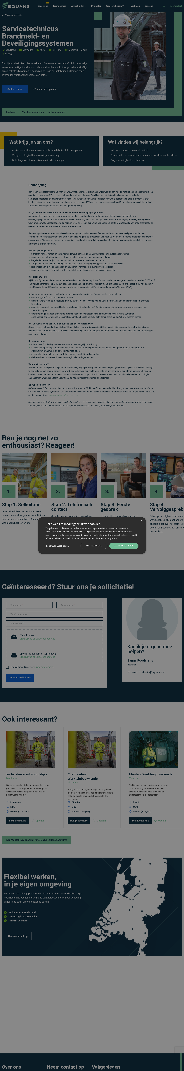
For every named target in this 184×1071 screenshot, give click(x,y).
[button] (57, 545)
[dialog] (92, 535)
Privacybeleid (111, 538)
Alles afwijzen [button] (94, 546)
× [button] (141, 520)
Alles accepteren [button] (123, 546)
